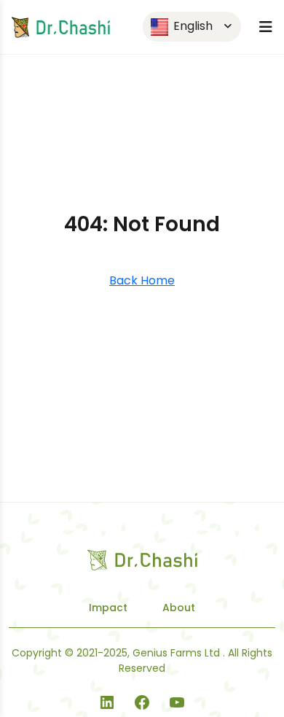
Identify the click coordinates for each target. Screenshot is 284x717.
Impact (108, 607)
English (191, 26)
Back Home (142, 280)
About (178, 607)
